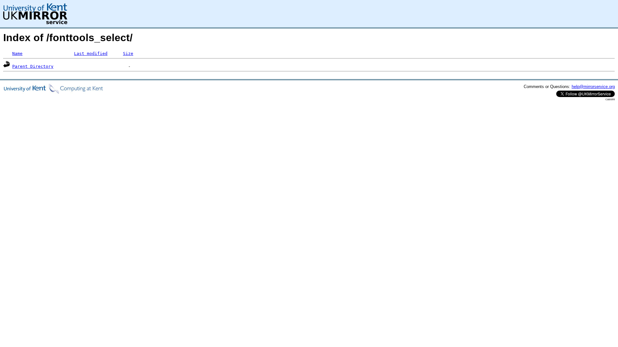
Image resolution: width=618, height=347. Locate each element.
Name (17, 53)
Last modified (91, 53)
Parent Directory (32, 66)
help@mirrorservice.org (593, 86)
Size (128, 53)
